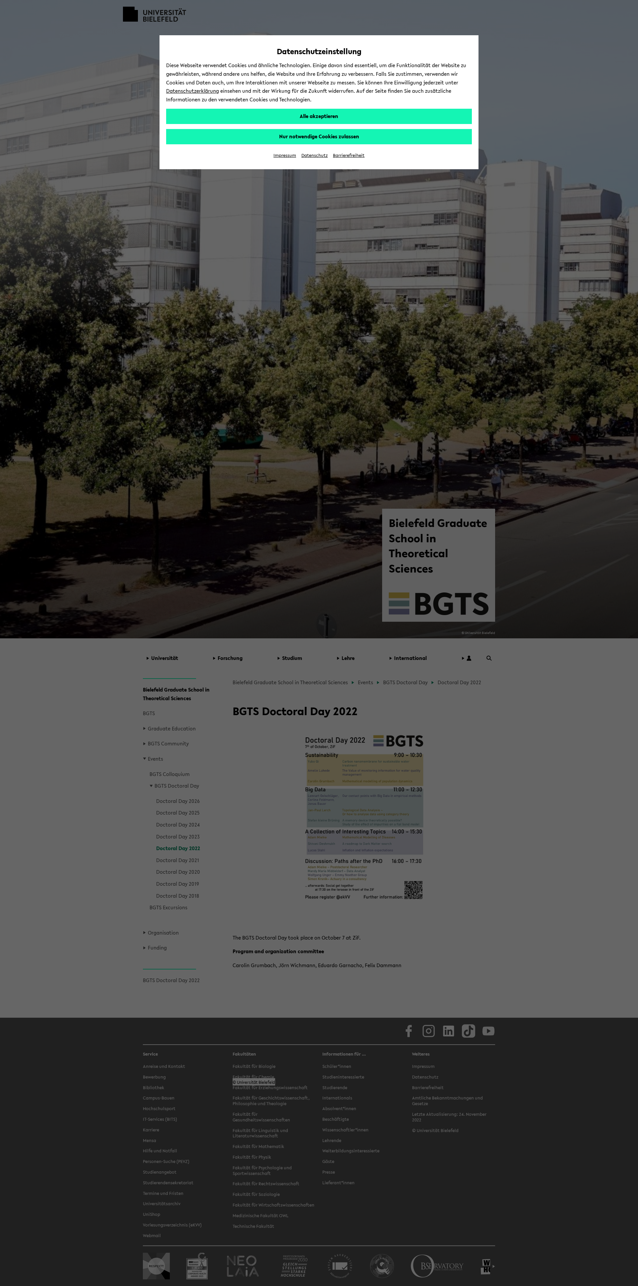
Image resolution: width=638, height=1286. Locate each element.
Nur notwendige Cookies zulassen (319, 136)
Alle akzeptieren (319, 116)
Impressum (284, 155)
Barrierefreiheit (349, 155)
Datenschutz (314, 155)
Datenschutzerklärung (192, 90)
